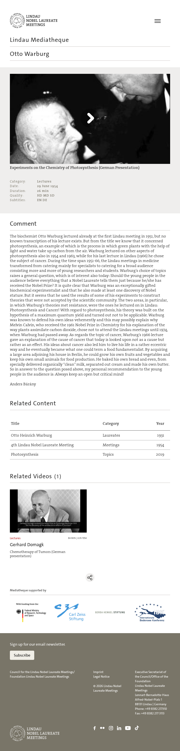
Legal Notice (101, 676)
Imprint (98, 672)
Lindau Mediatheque (39, 40)
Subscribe (22, 655)
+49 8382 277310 (156, 709)
